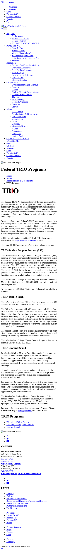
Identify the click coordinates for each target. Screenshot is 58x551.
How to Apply (18, 72)
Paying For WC (13, 46)
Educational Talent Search (17, 422)
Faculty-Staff (12, 14)
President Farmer (19, 116)
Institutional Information (16, 498)
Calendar (11, 7)
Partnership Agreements (16, 506)
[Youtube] (7, 441)
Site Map (10, 493)
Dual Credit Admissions (22, 70)
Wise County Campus (11, 464)
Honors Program (19, 41)
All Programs (17, 36)
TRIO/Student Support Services (20, 424)
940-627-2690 (7, 471)
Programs (10, 33)
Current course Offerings (22, 75)
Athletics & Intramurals (22, 94)
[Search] (7, 21)
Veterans (15, 60)
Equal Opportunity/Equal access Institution (21, 473)
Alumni (15, 129)
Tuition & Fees (18, 50)
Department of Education (26, 240)
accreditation (17, 119)
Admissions (11, 63)
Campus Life (12, 82)
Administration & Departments (25, 114)
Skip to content (7, 2)
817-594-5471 (7, 459)
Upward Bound (13, 427)
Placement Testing (19, 80)
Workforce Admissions (21, 68)
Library (15, 107)
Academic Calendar (20, 38)
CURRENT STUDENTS (17, 138)
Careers (9, 539)
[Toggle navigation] (5, 28)
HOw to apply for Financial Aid (25, 58)
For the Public (18, 136)
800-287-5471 (7, 461)
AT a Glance (17, 111)
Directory (16, 124)
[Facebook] (7, 436)
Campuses (16, 133)
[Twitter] (7, 439)
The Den (15, 97)
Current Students (13, 16)
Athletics (11, 9)
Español (9, 19)
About (9, 109)
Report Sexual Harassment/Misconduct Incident (26, 501)
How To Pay (17, 48)
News (14, 121)
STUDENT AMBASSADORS (25, 43)
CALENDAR (12, 141)
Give (8, 12)
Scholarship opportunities (22, 55)
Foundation (17, 131)
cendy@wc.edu (25, 410)
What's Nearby (18, 99)
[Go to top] (2, 548)
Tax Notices (11, 508)
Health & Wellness (20, 102)
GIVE (9, 143)
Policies (9, 496)
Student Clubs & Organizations (25, 92)
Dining (15, 90)
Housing (15, 87)
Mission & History (20, 126)
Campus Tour (17, 77)
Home (9, 176)
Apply (9, 529)
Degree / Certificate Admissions (25, 65)
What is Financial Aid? (21, 53)
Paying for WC (12, 515)
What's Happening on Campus (25, 85)
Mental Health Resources (17, 503)
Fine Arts (16, 104)
